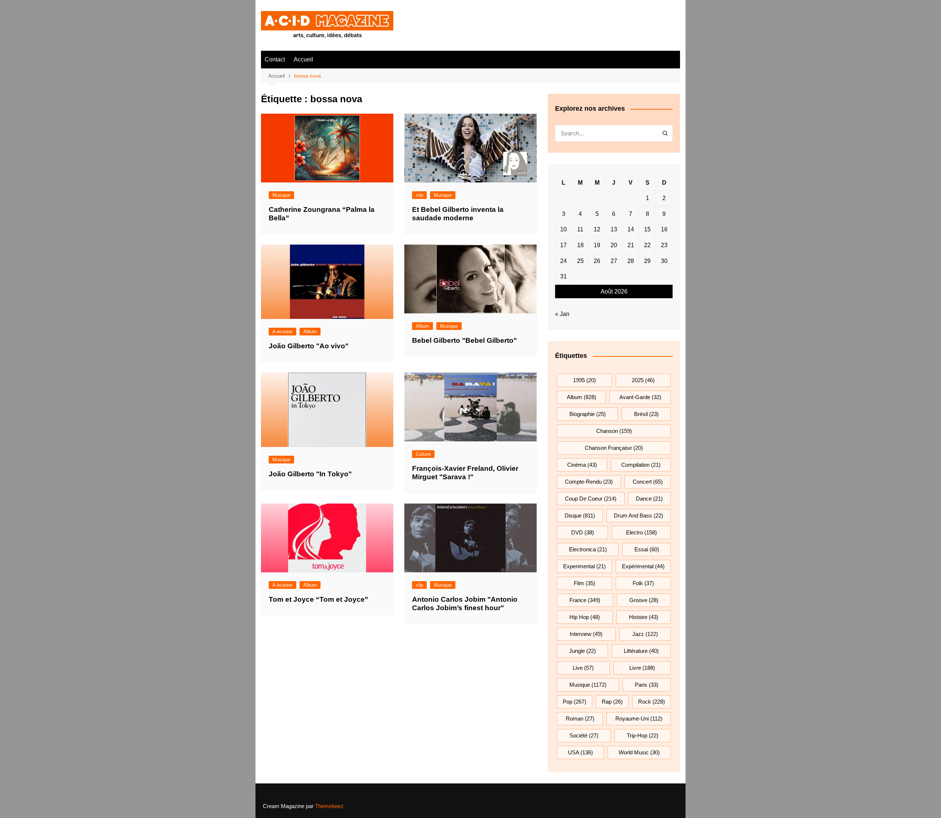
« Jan (562, 314)
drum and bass (638, 515)
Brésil (646, 414)
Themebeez (329, 806)
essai (646, 549)
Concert (648, 482)
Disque (580, 515)
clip (419, 195)
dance (649, 498)
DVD (582, 532)
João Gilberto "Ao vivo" (308, 346)
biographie (587, 414)
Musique (281, 195)
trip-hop (642, 735)
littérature (641, 651)
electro (641, 532)
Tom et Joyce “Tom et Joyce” (318, 599)
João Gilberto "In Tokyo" (310, 474)
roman (580, 718)
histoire (643, 617)
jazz (645, 634)
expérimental (643, 566)
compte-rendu (589, 482)
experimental (584, 566)
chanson (614, 431)
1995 (584, 380)
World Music (639, 752)
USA (580, 752)
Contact (275, 59)
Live (583, 668)
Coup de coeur (590, 498)
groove (643, 600)
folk (643, 583)
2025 (643, 380)
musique (588, 685)
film (584, 583)
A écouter (282, 331)
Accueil (303, 59)
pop (574, 701)
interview (586, 634)
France (584, 600)
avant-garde (640, 397)
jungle (582, 651)
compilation (641, 465)
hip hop (584, 617)
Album (310, 331)
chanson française (614, 448)
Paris (646, 685)
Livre (642, 668)
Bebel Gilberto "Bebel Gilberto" (464, 340)
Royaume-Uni (638, 718)
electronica (588, 549)
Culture (423, 454)
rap (612, 701)
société (583, 735)
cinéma (582, 465)
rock (651, 701)
